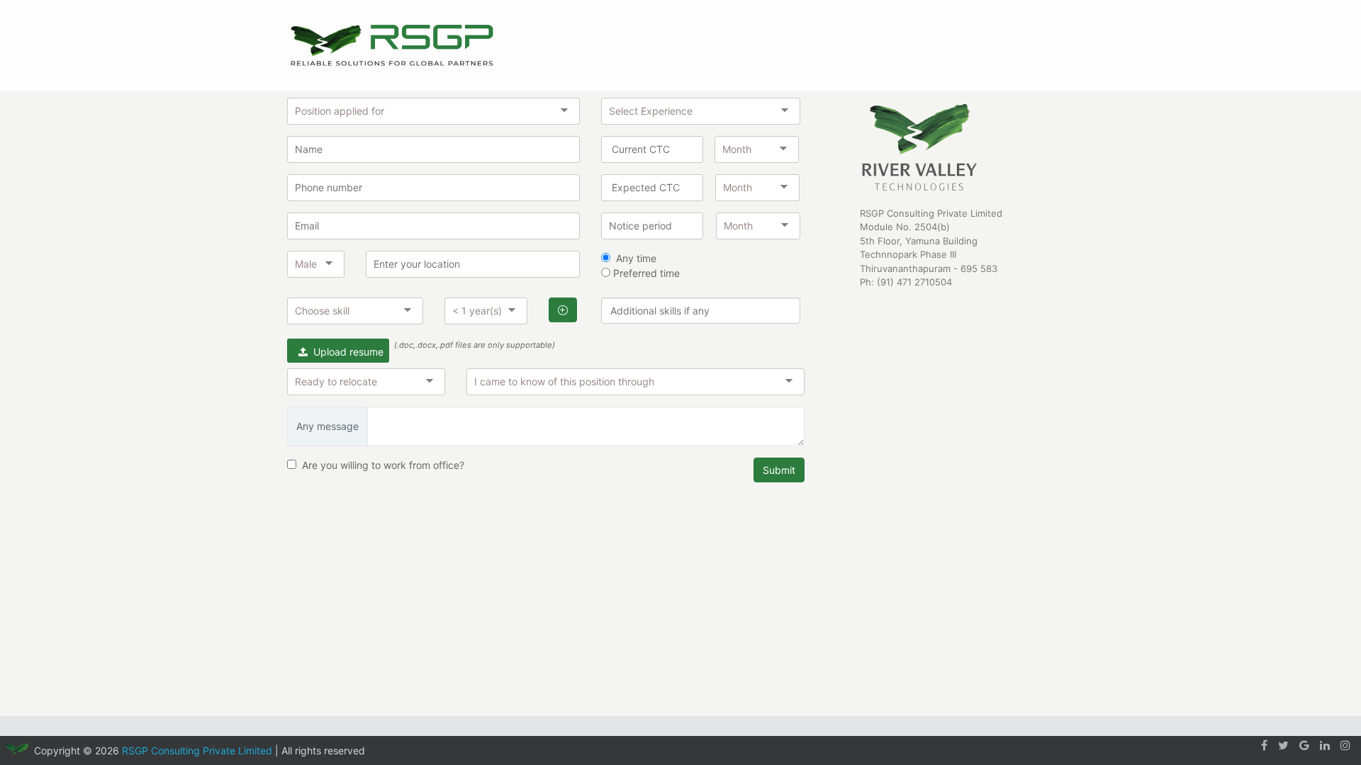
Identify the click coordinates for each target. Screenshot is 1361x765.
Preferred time (645, 273)
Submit (779, 470)
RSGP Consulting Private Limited (197, 750)
